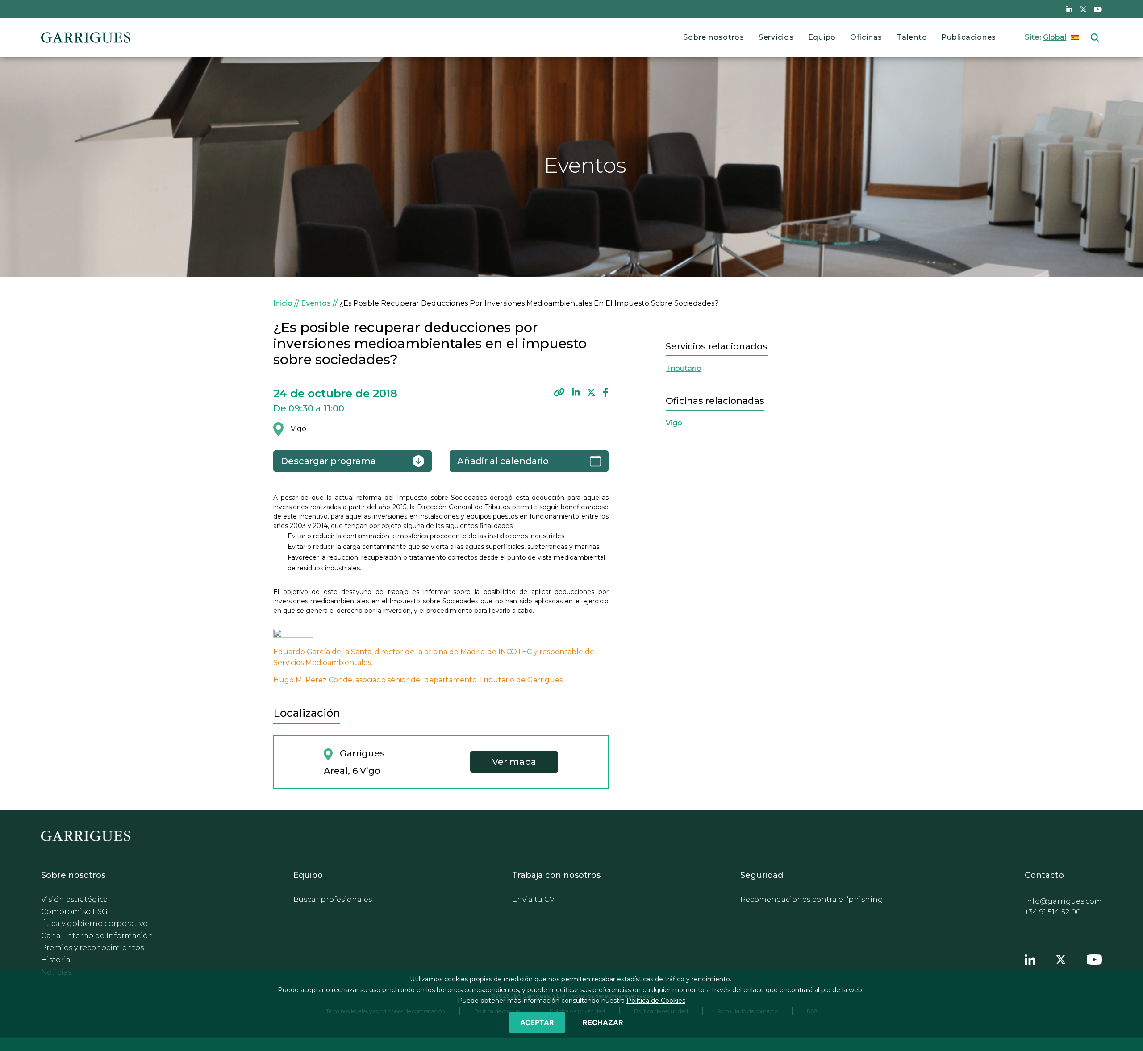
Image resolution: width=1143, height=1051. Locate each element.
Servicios (776, 37)
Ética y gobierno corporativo (94, 923)
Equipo (822, 37)
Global (1054, 37)
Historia (56, 959)
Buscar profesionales (332, 899)
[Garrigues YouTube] (1094, 958)
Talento (912, 37)
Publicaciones (968, 37)
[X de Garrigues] (1083, 9)
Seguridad (761, 875)
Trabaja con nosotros (556, 875)
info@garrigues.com (1063, 901)
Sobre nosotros (713, 37)
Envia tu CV (533, 899)
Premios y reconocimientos (92, 947)
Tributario (683, 368)
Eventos (316, 303)
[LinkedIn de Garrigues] (1069, 9)
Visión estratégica (74, 899)
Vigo (674, 423)
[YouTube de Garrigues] (1098, 9)
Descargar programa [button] (328, 461)
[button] (559, 392)
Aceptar (537, 1022)
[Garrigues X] (1060, 958)
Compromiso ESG (74, 911)
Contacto (1044, 875)
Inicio (282, 303)
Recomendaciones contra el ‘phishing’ (812, 899)
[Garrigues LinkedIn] (1030, 958)
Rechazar (603, 1022)
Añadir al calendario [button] (503, 461)
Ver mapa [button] (514, 761)
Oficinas (866, 37)
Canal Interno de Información (97, 935)
